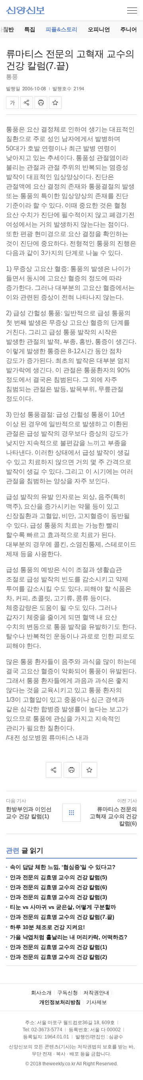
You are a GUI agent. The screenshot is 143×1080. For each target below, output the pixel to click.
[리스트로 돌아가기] (71, 813)
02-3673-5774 (46, 1029)
